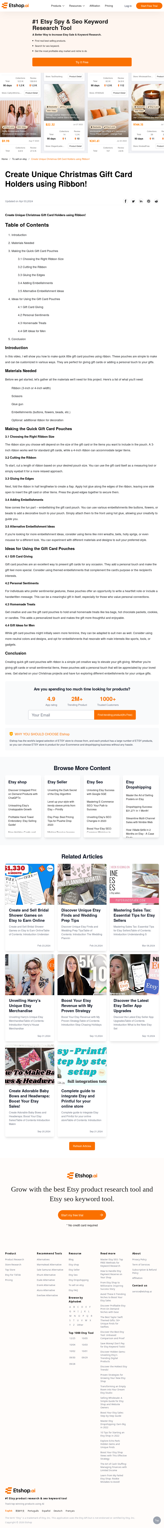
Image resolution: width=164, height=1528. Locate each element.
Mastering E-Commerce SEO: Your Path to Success (100, 805)
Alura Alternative (46, 1290)
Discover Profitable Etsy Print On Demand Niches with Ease (112, 1309)
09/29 (85, 1357)
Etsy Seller (74, 1269)
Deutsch (58, 1510)
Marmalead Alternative (49, 1264)
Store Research (13, 1264)
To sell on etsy (19, 159)
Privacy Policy (139, 1259)
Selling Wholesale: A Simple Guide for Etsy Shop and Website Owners (111, 1402)
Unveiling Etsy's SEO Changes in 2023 (99, 819)
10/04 (72, 1344)
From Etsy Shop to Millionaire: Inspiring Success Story (111, 1286)
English (8, 1511)
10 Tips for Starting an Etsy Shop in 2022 (112, 1434)
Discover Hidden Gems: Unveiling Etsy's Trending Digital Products (112, 1356)
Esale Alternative (46, 1280)
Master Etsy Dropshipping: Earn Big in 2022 (113, 1424)
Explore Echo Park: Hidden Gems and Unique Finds (110, 1444)
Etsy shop (74, 1264)
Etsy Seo (73, 1274)
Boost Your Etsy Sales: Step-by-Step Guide (112, 1414)
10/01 (85, 1351)
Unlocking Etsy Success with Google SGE (100, 792)
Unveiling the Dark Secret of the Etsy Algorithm (62, 792)
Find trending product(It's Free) (115, 715)
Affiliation (95, 6)
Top (157, 1520)
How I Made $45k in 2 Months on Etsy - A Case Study (140, 833)
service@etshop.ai (142, 1291)
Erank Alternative (46, 1285)
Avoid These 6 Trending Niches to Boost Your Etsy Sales (113, 1297)
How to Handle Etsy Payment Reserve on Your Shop (111, 1274)
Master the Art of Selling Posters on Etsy (139, 797)
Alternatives (43, 1259)
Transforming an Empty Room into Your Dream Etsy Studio (113, 1389)
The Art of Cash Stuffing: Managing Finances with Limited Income (113, 1467)
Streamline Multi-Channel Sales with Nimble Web (140, 820)
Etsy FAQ (73, 1290)
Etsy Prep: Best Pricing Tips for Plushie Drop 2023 (61, 820)
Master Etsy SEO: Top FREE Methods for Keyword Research (111, 1263)
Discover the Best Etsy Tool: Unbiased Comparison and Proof (112, 1335)
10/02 (72, 1351)
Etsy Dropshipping (79, 1280)
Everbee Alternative (47, 1295)
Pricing (109, 6)
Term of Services (141, 1264)
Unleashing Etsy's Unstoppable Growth (20, 807)
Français (70, 1510)
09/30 (72, 1357)
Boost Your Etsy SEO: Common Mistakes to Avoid (99, 832)
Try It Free (82, 62)
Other (80, 1324)
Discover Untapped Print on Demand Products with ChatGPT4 (23, 794)
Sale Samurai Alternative (50, 1269)
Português (33, 1510)
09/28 (72, 1364)
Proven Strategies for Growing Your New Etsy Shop (112, 1378)
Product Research (14, 1259)
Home (5, 159)
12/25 (72, 1338)
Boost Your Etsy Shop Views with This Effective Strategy (113, 1455)
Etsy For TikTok (13, 1274)
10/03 (85, 1344)
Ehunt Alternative (46, 1274)
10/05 (85, 1338)
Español (46, 1510)
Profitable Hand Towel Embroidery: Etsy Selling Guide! (22, 820)
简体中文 (20, 1510)
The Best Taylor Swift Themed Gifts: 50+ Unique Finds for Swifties (111, 1322)
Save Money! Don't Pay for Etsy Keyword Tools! (112, 1345)
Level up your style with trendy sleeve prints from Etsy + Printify (61, 805)
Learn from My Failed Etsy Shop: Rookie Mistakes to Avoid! (111, 1478)
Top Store (10, 1269)
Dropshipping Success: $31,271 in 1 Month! (139, 808)
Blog (71, 1259)
